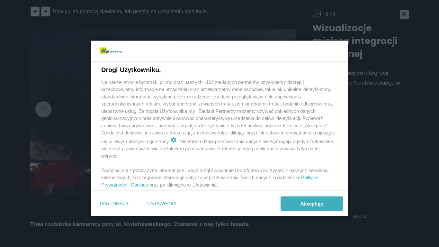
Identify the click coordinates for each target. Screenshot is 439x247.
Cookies (139, 184)
